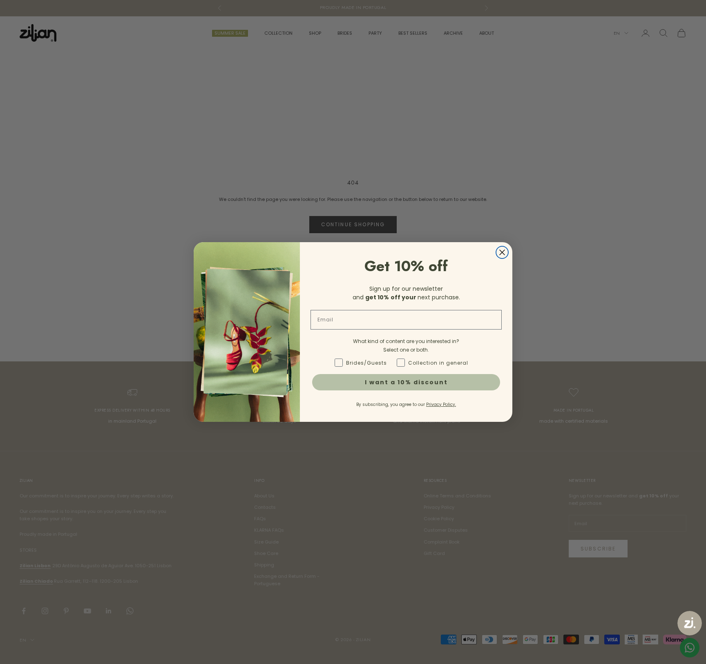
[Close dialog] (502, 252)
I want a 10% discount (406, 382)
